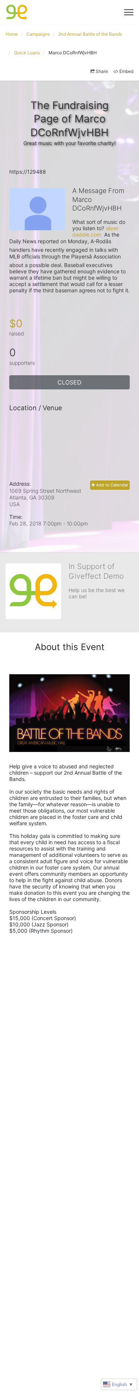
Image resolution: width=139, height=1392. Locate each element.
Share (102, 71)
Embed (126, 71)
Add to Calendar (111, 485)
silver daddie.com (96, 231)
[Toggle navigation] (128, 12)
